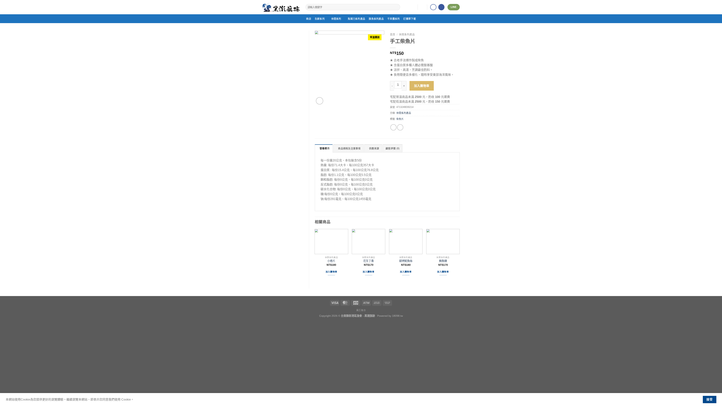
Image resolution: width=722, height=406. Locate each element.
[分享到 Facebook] (393, 127)
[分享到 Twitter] (400, 127)
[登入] (413, 7)
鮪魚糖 (443, 260)
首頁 (392, 34)
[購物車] (422, 7)
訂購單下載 (409, 18)
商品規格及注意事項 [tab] (349, 148)
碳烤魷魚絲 (405, 260)
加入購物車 (421, 85)
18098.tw (397, 315)
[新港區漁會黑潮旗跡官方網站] (281, 7)
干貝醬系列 (393, 18)
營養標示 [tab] (325, 148)
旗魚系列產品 (376, 18)
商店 (308, 18)
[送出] (396, 7)
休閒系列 (336, 18)
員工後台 (361, 310)
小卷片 (331, 260)
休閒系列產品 (407, 34)
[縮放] (319, 101)
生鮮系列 (320, 18)
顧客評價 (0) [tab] (392, 148)
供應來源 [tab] (374, 148)
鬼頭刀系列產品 (356, 18)
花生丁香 (368, 260)
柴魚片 (400, 118)
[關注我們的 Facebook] (433, 7)
